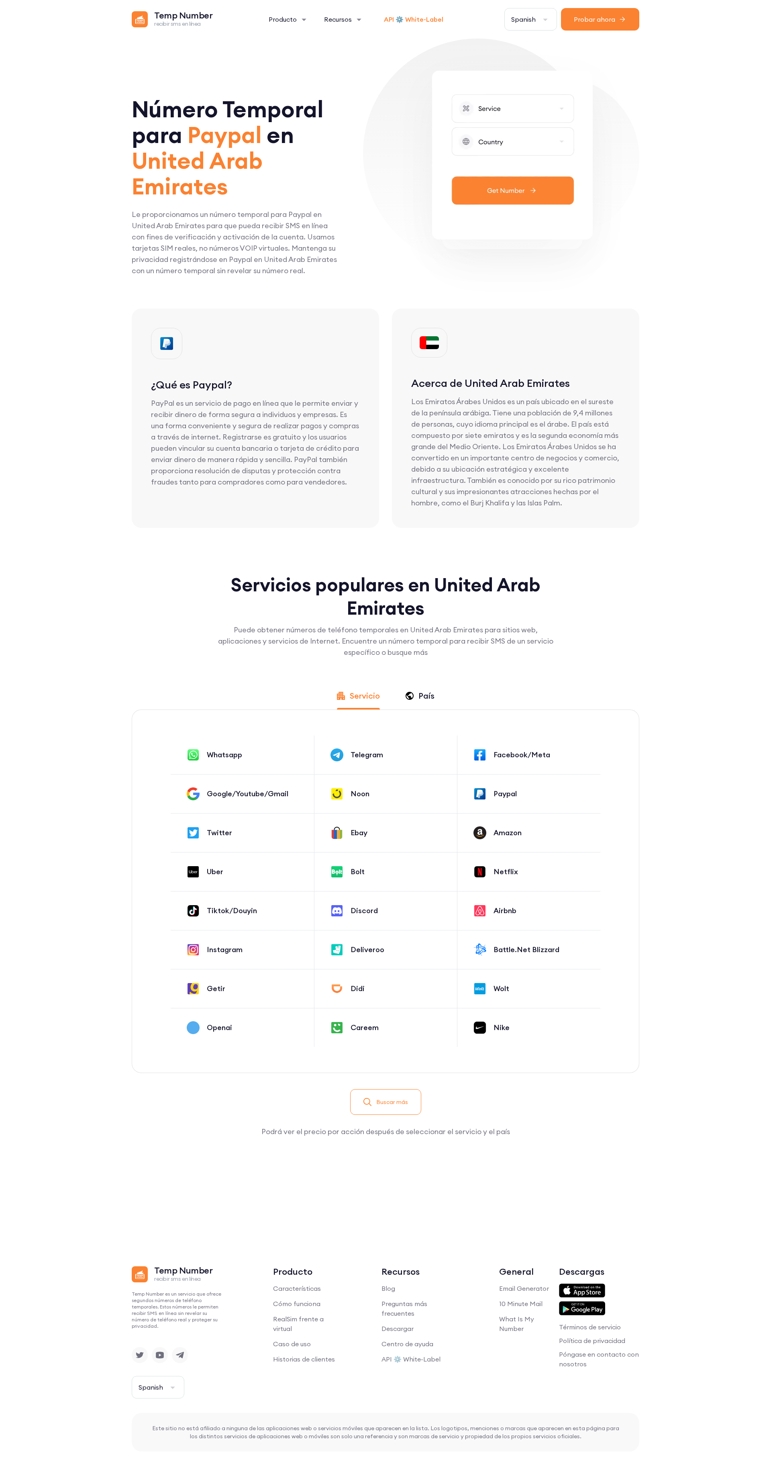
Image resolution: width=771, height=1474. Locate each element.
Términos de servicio (590, 1327)
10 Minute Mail (521, 1304)
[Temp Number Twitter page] (140, 1355)
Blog (388, 1288)
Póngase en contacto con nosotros (599, 1359)
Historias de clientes (304, 1359)
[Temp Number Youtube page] (160, 1355)
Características (297, 1288)
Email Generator (524, 1288)
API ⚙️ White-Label (413, 19)
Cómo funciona (296, 1304)
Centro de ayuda (407, 1344)
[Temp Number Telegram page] (180, 1355)
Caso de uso (292, 1344)
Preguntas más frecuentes (404, 1308)
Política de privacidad (592, 1341)
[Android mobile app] (582, 1308)
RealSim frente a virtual (298, 1324)
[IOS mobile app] (582, 1291)
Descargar (397, 1329)
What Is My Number (516, 1324)
